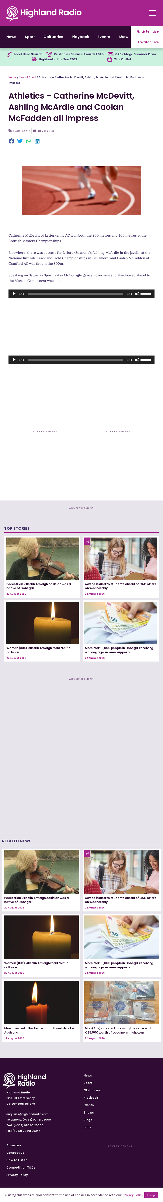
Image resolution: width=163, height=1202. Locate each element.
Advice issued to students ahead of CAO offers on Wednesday (120, 586)
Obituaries (53, 37)
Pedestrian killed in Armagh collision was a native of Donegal (38, 586)
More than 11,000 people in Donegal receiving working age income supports (119, 650)
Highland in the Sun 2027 (58, 59)
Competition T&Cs (20, 1167)
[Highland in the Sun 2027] (34, 59)
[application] (81, 293)
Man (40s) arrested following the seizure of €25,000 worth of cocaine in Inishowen (118, 1030)
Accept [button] (151, 1195)
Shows (125, 37)
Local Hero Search (28, 54)
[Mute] (137, 294)
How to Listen (16, 1160)
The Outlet (122, 59)
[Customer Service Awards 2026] (49, 54)
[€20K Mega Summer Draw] (110, 54)
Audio (17, 131)
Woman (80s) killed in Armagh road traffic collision (38, 650)
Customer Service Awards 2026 (78, 54)
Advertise (13, 1145)
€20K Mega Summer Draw (135, 54)
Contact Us (15, 1153)
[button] (11, 141)
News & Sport (27, 77)
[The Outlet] (109, 59)
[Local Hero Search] (9, 54)
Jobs (87, 1127)
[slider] (146, 293)
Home (12, 77)
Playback (80, 37)
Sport (30, 37)
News (11, 37)
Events (104, 37)
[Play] (14, 294)
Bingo (88, 1120)
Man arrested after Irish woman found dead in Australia (39, 1030)
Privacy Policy (17, 1175)
